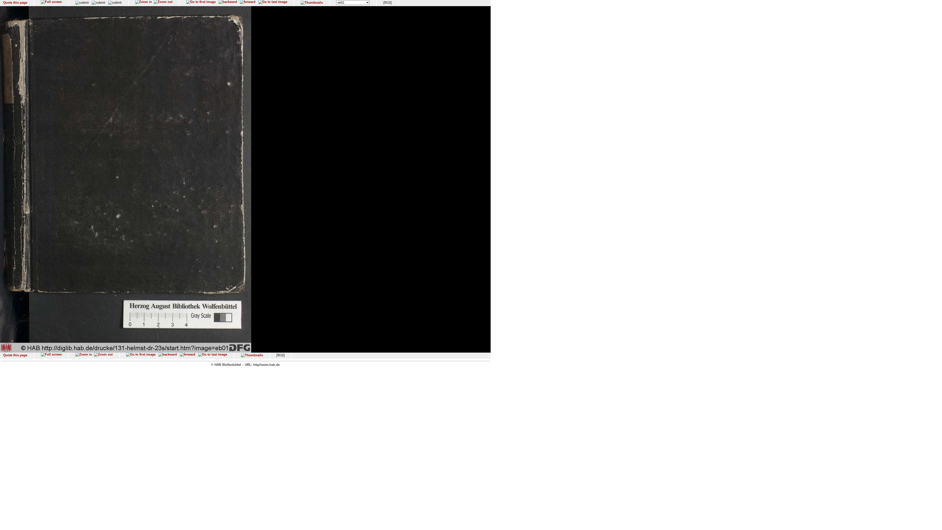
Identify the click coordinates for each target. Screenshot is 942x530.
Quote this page (15, 2)
